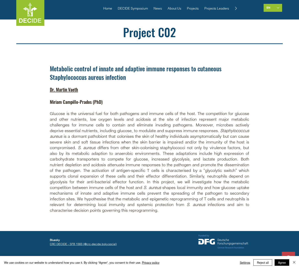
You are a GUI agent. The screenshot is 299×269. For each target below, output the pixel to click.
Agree (282, 262)
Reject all (263, 262)
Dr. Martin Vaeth (64, 89)
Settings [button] (245, 262)
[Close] (294, 262)
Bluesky (55, 240)
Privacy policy (150, 262)
